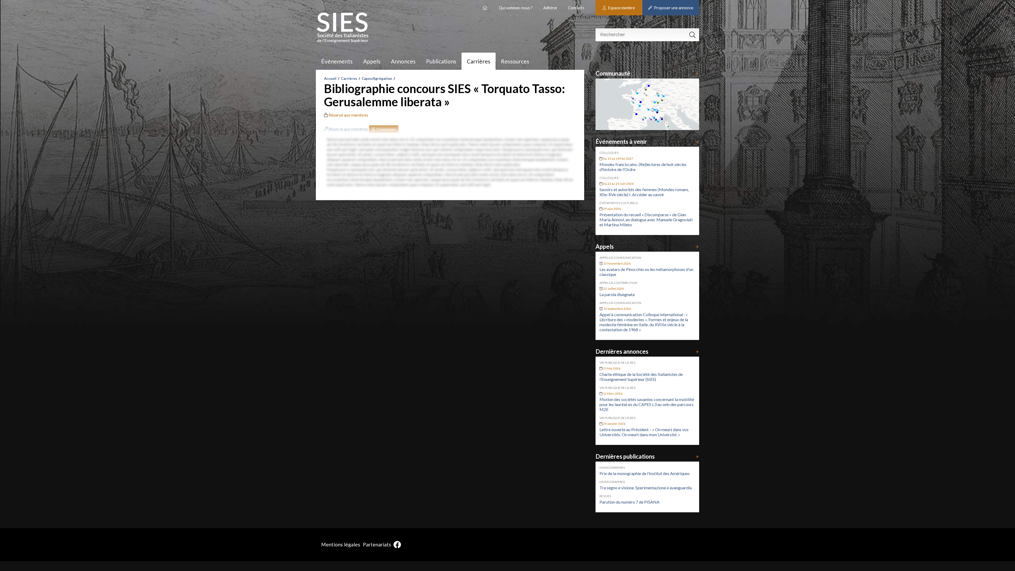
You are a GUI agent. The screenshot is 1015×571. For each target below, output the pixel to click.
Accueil (330, 78)
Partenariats (377, 544)
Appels (371, 61)
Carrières (478, 61)
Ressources (515, 61)
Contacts (576, 7)
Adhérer (550, 7)
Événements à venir (647, 141)
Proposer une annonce (673, 7)
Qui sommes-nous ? (516, 7)
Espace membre (621, 7)
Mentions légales (340, 544)
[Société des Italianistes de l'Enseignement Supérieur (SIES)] (485, 5)
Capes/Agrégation (377, 78)
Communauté (647, 73)
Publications (441, 61)
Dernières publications (647, 456)
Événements (337, 61)
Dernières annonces (647, 351)
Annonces (403, 61)
